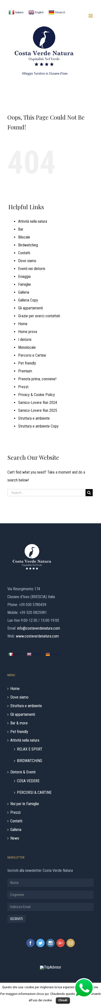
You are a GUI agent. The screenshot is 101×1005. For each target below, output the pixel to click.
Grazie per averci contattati (39, 316)
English (39, 12)
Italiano (19, 12)
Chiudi (62, 1000)
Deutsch (59, 12)
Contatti (24, 253)
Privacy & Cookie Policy (36, 394)
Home (22, 323)
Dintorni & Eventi (23, 772)
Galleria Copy (28, 300)
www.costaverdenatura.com (37, 636)
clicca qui (42, 994)
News (14, 838)
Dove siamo (27, 260)
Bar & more (19, 723)
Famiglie (24, 284)
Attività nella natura (32, 221)
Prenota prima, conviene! (37, 379)
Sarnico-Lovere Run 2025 (37, 410)
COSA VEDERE (28, 781)
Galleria (23, 292)
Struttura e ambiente (34, 418)
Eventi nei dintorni (31, 268)
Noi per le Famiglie (24, 804)
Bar (20, 229)
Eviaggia (24, 276)
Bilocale (24, 237)
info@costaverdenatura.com (38, 628)
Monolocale (27, 347)
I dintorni (24, 339)
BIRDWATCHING (29, 760)
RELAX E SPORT (29, 749)
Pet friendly (27, 363)
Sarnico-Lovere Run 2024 (37, 402)
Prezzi (23, 386)
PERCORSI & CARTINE (34, 792)
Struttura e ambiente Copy (38, 426)
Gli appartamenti (30, 308)
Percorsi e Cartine (32, 355)
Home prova (27, 331)
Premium (25, 371)
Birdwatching (28, 245)
